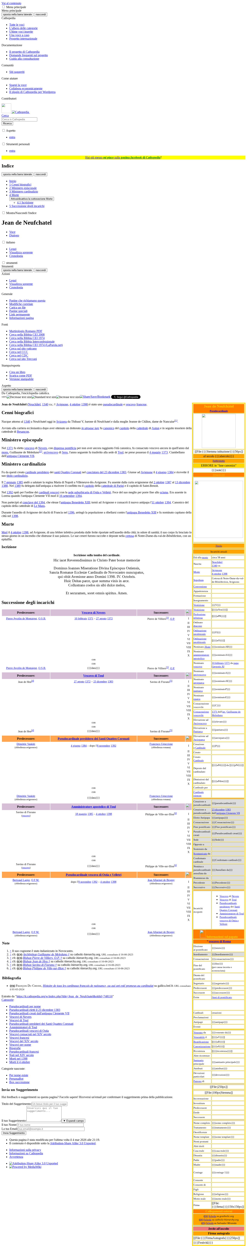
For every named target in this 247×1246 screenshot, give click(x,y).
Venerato (198, 1032)
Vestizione (199, 605)
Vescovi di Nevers (20, 1016)
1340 (214, 565)
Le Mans (39, 505)
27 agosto (101, 618)
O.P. (172, 618)
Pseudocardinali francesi (24, 1051)
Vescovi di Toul (18, 1020)
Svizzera (61, 421)
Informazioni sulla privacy (25, 1149)
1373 (165, 452)
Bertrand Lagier (21, 880)
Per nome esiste (18, 1075)
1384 (170, 472)
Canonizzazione (202, 1046)
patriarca (198, 690)
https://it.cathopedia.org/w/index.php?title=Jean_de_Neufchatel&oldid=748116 (65, 996)
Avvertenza (16, 1156)
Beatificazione (201, 1041)
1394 (78, 495)
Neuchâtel (217, 562)
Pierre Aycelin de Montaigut (21, 618)
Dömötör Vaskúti (26, 743)
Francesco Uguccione (161, 743)
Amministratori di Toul (23, 1027)
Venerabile (199, 1037)
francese (141, 404)
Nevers (235, 896)
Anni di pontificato (222, 997)
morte (205, 557)
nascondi (41, 14)
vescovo (198, 666)
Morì (5, 532)
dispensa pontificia (65, 448)
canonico (108, 428)
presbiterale (200, 634)
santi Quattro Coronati (67, 472)
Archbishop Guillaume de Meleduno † (46, 954)
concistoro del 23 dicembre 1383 (106, 472)
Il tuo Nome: (9, 1124)
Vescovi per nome (20, 1044)
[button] (3, 7)
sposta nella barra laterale (17, 14)
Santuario (199, 1060)
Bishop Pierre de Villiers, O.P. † (42, 957)
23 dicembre (218, 809)
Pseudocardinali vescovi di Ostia (29, 1030)
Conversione (200, 586)
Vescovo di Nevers (93, 612)
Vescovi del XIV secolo (23, 1041)
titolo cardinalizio (17, 475)
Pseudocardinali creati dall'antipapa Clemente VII (39, 1013)
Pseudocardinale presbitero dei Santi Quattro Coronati (93, 738)
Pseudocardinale (219, 410)
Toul (234, 899)
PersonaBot (16, 1078)
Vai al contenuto (11, 3)
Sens (65, 452)
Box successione (19, 1082)
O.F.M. (35, 880)
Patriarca (198, 731)
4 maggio (155, 452)
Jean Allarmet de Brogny (161, 880)
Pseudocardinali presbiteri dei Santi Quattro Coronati (41, 1023)
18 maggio (81, 813)
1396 (71, 512)
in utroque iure (90, 428)
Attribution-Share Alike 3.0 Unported (73, 1143)
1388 (5, 485)
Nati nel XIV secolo (21, 1055)
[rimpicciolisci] (19, 397)
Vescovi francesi (19, 1037)
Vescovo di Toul (93, 675)
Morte (197, 572)
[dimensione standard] (44, 397)
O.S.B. (42, 618)
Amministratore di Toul (232, 913)
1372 (110, 618)
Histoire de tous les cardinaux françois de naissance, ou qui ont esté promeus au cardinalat (98, 985)
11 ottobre (158, 502)
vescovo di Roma (220, 941)
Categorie (7, 999)
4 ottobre (216, 573)
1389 (17, 485)
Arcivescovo (200, 723)
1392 (10, 492)
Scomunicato (200, 853)
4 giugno (161, 472)
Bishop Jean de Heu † (36, 961)
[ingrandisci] (68, 397)
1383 (228, 809)
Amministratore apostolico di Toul (93, 806)
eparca (197, 699)
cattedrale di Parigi (112, 485)
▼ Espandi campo (73, 1120)
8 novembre (103, 745)
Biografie (15, 1048)
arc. (224, 711)
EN (205, 1216)
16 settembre (67, 495)
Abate (207, 646)
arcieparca (199, 682)
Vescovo (224, 896)
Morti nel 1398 (18, 1058)
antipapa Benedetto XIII (75, 502)
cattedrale (142, 428)
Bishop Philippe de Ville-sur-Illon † (44, 968)
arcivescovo (200, 674)
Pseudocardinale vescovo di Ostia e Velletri (229, 920)
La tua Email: (10, 1128)
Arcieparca (199, 739)
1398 (224, 573)
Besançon (23, 431)
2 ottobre (159, 482)
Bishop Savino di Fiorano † (40, 964)
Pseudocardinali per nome (25, 1006)
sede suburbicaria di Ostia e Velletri (89, 492)
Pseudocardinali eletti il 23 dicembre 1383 (34, 1009)
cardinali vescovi (49, 492)
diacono (198, 625)
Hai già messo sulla (122, 157)
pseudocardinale (113, 404)
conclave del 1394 (34, 502)
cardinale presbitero (37, 472)
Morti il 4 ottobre (19, 1062)
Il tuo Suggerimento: (14, 1120)
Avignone (217, 570)
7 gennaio (10, 482)
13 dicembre (182, 482)
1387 (168, 482)
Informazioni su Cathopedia (26, 1153)
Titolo (219, 545)
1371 (227, 663)
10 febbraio (218, 663)
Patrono (198, 1081)
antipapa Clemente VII (228, 813)
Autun (155, 428)
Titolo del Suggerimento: (17, 1103)
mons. (5, 452)
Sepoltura (199, 580)
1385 (20, 482)
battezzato (219, 460)
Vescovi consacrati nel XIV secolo (30, 1034)
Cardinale (200, 747)
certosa (129, 535)
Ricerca (7, 123)
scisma (164, 492)
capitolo (124, 428)
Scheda (212, 1216)
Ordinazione (200, 630)
